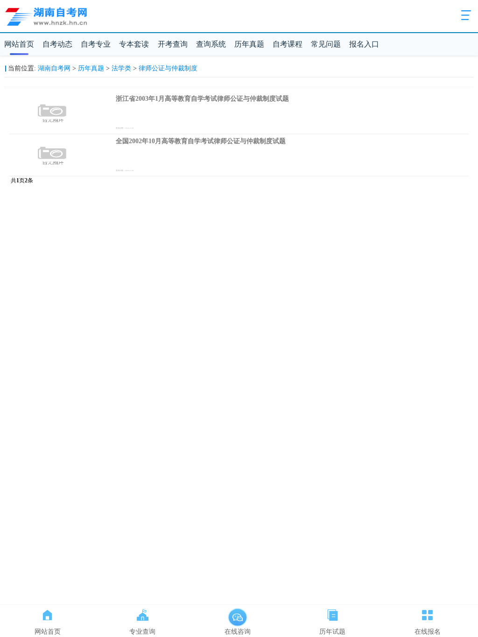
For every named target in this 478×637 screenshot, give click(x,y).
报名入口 (364, 44)
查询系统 (211, 44)
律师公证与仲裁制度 (168, 68)
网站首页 (19, 44)
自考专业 (96, 44)
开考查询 (173, 44)
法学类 (121, 68)
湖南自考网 (54, 68)
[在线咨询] (237, 613)
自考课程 (287, 44)
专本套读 (134, 44)
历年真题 (249, 44)
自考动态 (57, 44)
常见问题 (326, 44)
